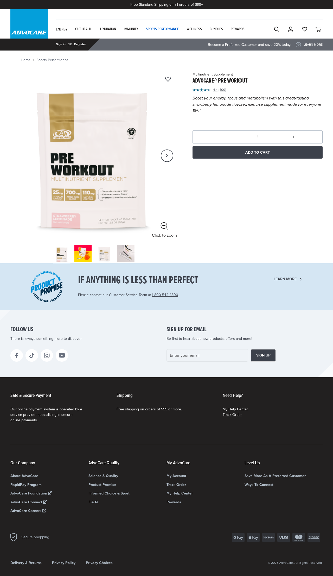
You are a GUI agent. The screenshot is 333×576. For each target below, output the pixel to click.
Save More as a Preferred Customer (275, 476)
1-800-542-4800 (165, 295)
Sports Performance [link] (162, 29)
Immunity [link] (131, 29)
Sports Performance (52, 60)
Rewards (173, 502)
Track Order (232, 414)
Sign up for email (186, 330)
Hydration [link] (108, 29)
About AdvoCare (24, 476)
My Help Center (235, 409)
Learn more (285, 279)
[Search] (276, 29)
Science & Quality (103, 476)
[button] (167, 155)
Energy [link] (61, 29)
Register (80, 44)
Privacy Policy (63, 563)
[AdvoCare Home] (29, 28)
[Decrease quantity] (221, 137)
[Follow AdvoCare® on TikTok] (31, 355)
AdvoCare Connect (26, 502)
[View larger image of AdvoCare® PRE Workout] (93, 155)
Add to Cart (257, 152)
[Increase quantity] (293, 137)
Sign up (263, 355)
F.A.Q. (93, 502)
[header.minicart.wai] (319, 29)
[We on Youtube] (62, 355)
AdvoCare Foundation (29, 493)
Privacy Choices (99, 563)
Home (25, 60)
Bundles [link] (216, 29)
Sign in (61, 44)
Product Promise (102, 485)
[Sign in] (290, 29)
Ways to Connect (259, 485)
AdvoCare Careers (26, 511)
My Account (176, 476)
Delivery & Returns (26, 563)
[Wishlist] (168, 79)
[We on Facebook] (16, 355)
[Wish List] (305, 29)
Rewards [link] (238, 29)
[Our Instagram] (47, 355)
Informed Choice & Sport (109, 493)
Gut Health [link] (83, 29)
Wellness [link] (194, 29)
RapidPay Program (26, 485)
